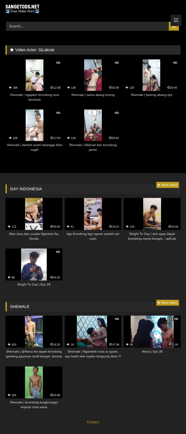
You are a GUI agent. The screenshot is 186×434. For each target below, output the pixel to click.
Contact (93, 422)
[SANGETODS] (93, 9)
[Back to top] (172, 420)
